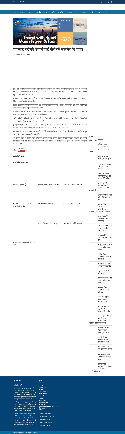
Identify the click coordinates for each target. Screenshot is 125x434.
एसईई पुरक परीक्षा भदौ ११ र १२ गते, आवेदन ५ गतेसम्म (105, 247)
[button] (106, 12)
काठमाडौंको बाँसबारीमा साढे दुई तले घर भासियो (105, 348)
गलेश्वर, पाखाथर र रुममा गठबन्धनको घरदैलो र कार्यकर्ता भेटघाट (99, 148)
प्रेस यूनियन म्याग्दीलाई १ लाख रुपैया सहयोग (104, 265)
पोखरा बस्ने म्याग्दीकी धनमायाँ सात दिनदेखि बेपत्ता (104, 357)
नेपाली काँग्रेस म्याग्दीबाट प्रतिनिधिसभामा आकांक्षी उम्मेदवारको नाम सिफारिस (100, 208)
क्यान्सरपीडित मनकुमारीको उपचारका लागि (24, 243)
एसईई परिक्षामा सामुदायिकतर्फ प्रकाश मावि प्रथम (104, 256)
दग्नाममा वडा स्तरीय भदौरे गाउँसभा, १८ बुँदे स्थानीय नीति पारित (104, 176)
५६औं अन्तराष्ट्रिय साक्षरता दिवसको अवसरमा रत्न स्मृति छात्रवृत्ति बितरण (99, 187)
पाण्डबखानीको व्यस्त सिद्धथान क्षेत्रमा (49, 184)
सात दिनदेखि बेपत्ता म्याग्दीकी (72, 203)
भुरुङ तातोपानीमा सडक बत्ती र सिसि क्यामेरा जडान (105, 197)
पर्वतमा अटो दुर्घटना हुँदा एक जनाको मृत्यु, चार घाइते (105, 280)
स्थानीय (30, 12)
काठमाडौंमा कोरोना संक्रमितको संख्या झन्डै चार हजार (104, 219)
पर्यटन (76, 12)
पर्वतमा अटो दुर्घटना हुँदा (20, 184)
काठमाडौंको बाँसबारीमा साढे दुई (47, 223)
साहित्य (83, 12)
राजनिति (38, 12)
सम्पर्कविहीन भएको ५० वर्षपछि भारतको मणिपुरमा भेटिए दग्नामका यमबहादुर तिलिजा (100, 319)
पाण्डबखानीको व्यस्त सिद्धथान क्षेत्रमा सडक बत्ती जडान (104, 290)
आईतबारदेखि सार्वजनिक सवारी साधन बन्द (105, 237)
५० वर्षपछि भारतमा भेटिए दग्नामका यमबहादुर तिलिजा (103, 330)
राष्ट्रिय (53, 12)
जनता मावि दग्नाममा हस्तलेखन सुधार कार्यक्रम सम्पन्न (103, 299)
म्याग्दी (21, 12)
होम (15, 12)
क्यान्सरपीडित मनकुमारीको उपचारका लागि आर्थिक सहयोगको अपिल (100, 368)
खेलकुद (46, 12)
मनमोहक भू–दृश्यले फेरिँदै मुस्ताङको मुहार (104, 157)
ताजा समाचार (93, 140)
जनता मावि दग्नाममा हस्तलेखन (73, 184)
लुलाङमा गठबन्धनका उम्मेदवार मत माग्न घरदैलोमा (104, 166)
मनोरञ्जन (93, 12)
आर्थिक (69, 12)
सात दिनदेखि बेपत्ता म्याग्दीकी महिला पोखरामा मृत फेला (104, 339)
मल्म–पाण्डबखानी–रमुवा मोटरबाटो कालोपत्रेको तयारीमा (23, 205)
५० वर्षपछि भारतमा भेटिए (45, 203)
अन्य (100, 12)
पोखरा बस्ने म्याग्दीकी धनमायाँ (73, 223)
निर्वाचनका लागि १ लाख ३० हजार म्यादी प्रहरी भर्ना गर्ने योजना (105, 228)
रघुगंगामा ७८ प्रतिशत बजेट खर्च (104, 272)
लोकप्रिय (92, 136)
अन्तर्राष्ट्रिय (61, 12)
